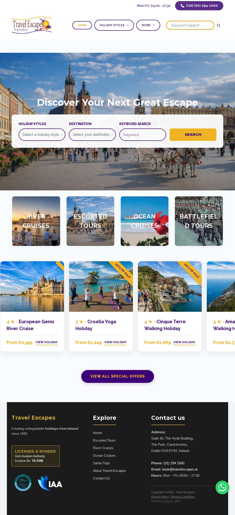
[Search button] (218, 25)
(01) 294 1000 (174, 463)
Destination (80, 124)
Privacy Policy (160, 496)
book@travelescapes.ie (180, 469)
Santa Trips (101, 463)
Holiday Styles (112, 25)
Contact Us (101, 478)
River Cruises (36, 221)
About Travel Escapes (109, 471)
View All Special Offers (117, 376)
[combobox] (190, 25)
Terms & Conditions (183, 496)
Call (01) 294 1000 (202, 5)
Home (82, 25)
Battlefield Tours (199, 221)
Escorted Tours (90, 221)
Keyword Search (135, 124)
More (146, 25)
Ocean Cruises (144, 221)
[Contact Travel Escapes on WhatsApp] (222, 487)
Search (193, 134)
